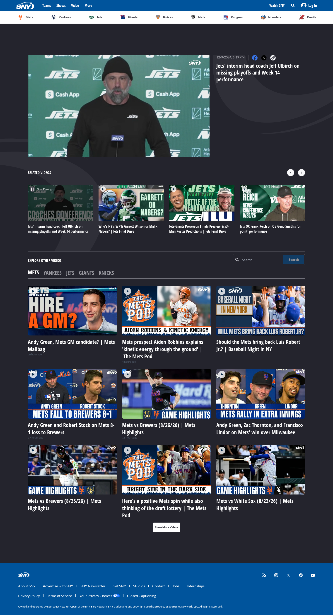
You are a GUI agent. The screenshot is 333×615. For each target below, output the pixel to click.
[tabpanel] (166, 409)
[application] (119, 106)
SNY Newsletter (92, 586)
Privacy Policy (29, 595)
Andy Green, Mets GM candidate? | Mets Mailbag (71, 345)
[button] (309, 5)
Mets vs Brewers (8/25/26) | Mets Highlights (64, 504)
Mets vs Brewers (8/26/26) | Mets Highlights (158, 428)
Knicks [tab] (106, 272)
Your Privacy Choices (95, 595)
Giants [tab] (86, 272)
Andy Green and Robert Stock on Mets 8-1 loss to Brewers (71, 428)
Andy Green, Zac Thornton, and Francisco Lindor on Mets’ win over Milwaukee (259, 428)
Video (75, 5)
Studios (139, 586)
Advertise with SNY (58, 586)
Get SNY (119, 586)
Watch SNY (277, 5)
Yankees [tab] (52, 272)
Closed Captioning (141, 595)
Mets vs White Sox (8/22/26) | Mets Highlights (255, 504)
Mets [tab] (33, 272)
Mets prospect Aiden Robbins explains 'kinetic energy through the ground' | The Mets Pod (162, 349)
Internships (196, 586)
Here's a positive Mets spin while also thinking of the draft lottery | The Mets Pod (164, 508)
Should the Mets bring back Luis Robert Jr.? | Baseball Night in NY (258, 345)
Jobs (175, 586)
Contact (158, 586)
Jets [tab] (70, 272)
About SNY (27, 586)
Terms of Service (59, 595)
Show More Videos (166, 527)
